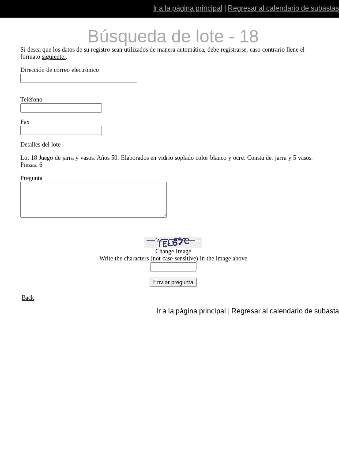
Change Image (173, 251)
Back (28, 297)
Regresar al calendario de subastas (283, 8)
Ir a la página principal (187, 8)
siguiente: (54, 56)
